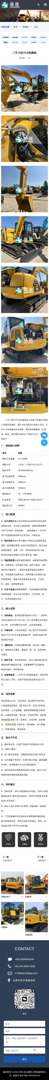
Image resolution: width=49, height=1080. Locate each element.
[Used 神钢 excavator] (34, 37)
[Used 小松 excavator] (15, 37)
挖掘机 (25, 27)
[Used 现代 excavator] (15, 42)
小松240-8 (7, 860)
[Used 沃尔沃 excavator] (43, 37)
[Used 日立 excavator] (25, 37)
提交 (24, 1059)
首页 (15, 27)
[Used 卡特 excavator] (6, 37)
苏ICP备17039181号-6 (30, 1075)
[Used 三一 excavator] (34, 42)
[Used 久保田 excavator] (25, 42)
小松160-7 (41, 860)
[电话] (44, 442)
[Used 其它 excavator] (43, 42)
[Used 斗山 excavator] (6, 42)
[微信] (44, 435)
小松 (36, 27)
